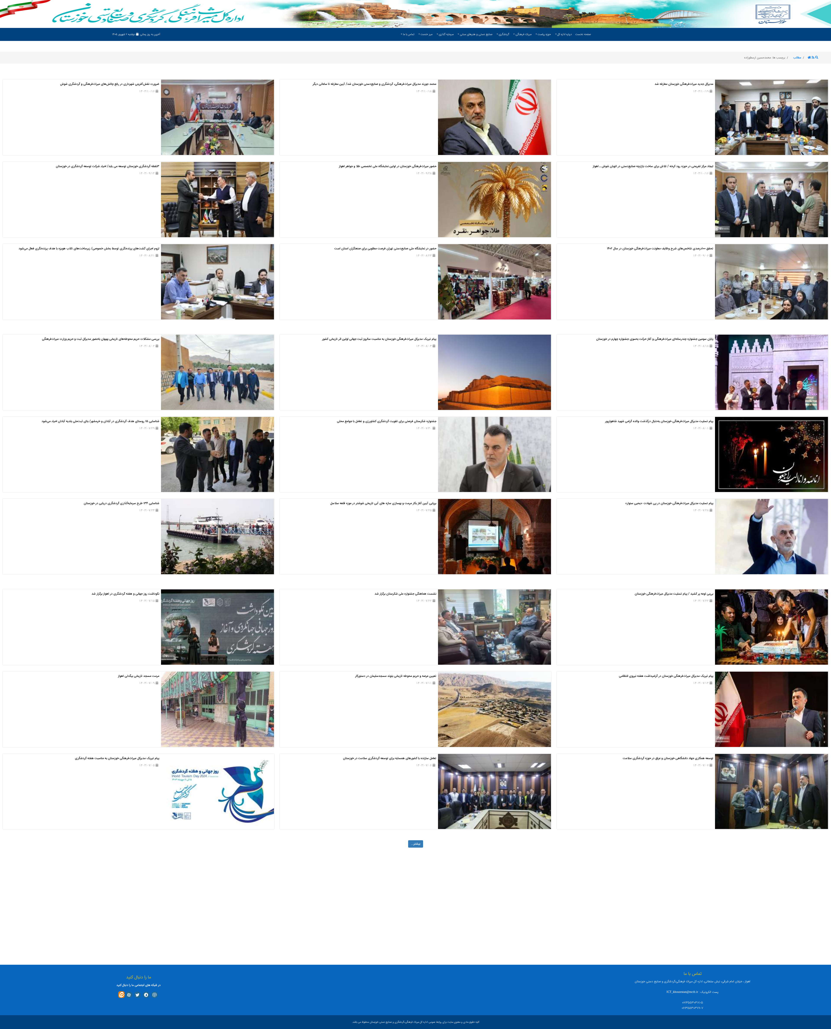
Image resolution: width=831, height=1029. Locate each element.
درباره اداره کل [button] (564, 34)
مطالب (797, 57)
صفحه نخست (583, 34)
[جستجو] (816, 57)
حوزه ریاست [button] (544, 34)
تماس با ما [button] (408, 34)
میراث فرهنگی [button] (523, 34)
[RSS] (813, 57)
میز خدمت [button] (426, 34)
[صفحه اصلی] (809, 57)
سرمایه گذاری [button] (446, 34)
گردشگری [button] (504, 34)
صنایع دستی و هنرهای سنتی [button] (476, 34)
